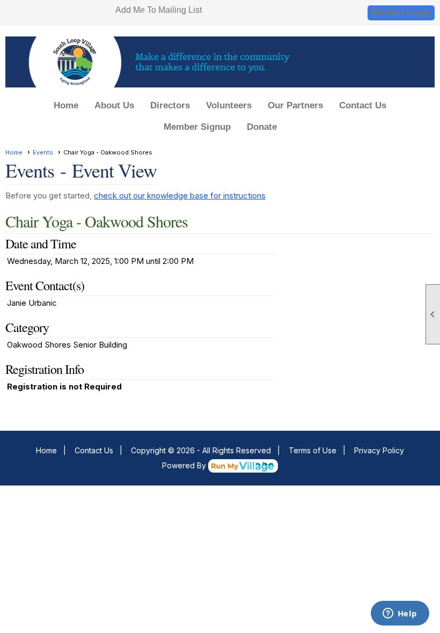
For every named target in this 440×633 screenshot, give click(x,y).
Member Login (401, 12)
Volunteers (229, 105)
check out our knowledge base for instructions (180, 195)
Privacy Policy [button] (379, 450)
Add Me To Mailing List (158, 9)
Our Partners (295, 105)
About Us (114, 105)
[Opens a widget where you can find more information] (399, 614)
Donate (262, 127)
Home (66, 105)
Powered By (185, 465)
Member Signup (197, 127)
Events (43, 152)
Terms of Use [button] (312, 450)
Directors (170, 105)
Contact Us (362, 105)
